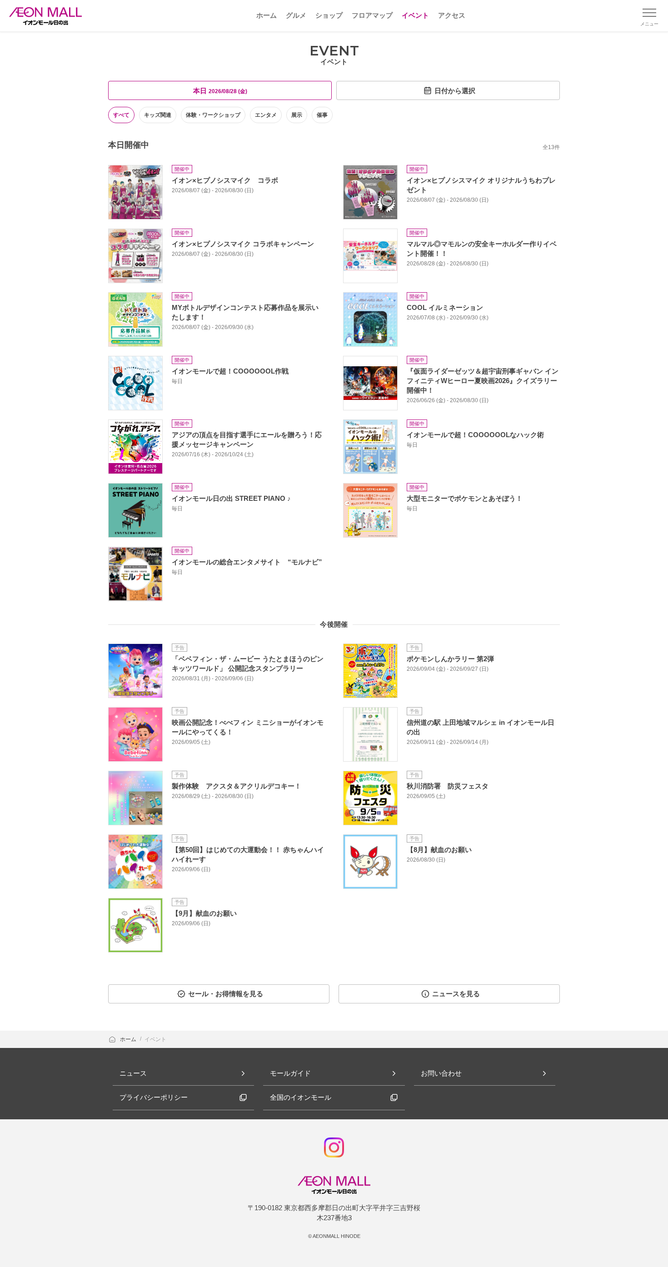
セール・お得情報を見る (225, 994)
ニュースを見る (456, 994)
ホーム (129, 1039)
